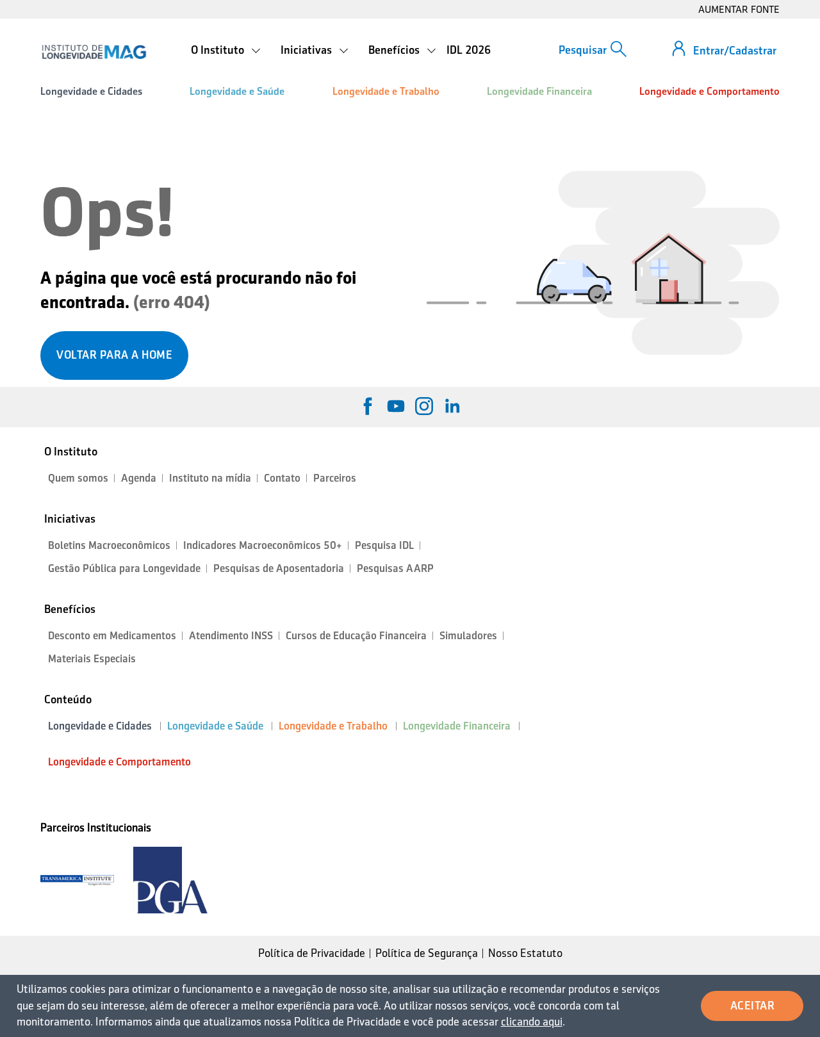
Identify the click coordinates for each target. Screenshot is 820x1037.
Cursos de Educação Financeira (356, 636)
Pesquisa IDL (384, 545)
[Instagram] (424, 406)
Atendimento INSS (231, 636)
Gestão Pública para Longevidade (124, 568)
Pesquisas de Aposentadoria (278, 568)
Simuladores (468, 636)
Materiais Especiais (92, 659)
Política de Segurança (426, 953)
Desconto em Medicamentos (112, 636)
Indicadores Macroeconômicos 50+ (262, 545)
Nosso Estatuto (525, 953)
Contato (282, 478)
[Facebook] (368, 406)
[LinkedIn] (452, 406)
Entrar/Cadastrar (734, 50)
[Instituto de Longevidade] (93, 51)
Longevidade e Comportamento (709, 91)
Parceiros (334, 478)
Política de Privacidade (311, 953)
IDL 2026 (469, 50)
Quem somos (78, 478)
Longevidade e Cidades (91, 91)
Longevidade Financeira (539, 91)
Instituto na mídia (210, 478)
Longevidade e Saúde (237, 91)
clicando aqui (531, 1021)
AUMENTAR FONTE (739, 9)
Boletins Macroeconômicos (109, 545)
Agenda (138, 478)
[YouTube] (396, 406)
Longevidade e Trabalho (385, 91)
